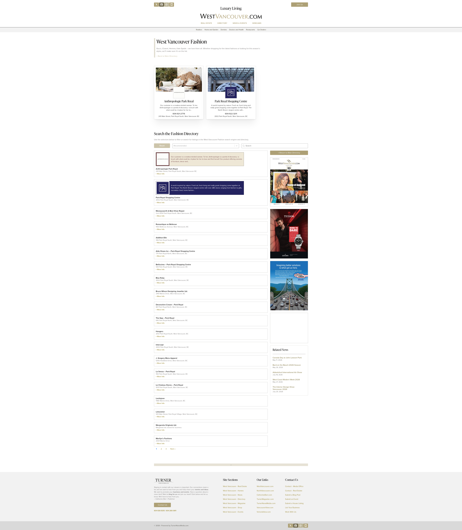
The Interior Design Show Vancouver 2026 (283, 387)
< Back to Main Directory (166, 56)
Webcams (256, 23)
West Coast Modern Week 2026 (286, 379)
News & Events (240, 23)
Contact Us (162, 504)
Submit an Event (291, 499)
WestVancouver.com (265, 486)
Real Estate (206, 23)
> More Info (160, 174)
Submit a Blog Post (292, 495)
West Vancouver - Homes (233, 491)
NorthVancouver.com (265, 491)
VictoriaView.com (264, 512)
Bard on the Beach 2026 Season (287, 364)
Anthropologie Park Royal (179, 101)
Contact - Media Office (294, 486)
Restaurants (250, 29)
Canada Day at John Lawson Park (287, 357)
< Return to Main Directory (289, 152)
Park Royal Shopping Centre (231, 101)
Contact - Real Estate (293, 491)
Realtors (199, 29)
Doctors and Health (236, 29)
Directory (222, 23)
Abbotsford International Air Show (287, 372)
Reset (162, 145)
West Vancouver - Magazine (234, 503)
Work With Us (290, 512)
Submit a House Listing (294, 503)
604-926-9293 (159, 510)
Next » (172, 448)
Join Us (299, 4)
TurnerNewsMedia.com (266, 503)
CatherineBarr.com (264, 495)
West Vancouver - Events (233, 512)
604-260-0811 (171, 510)
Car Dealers (261, 29)
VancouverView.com (265, 507)
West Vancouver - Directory (234, 499)
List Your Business (292, 507)
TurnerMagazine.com (265, 499)
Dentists (224, 29)
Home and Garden (211, 29)
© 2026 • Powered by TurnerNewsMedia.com (171, 525)
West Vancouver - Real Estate (235, 486)
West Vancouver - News (232, 495)
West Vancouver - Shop (232, 507)
